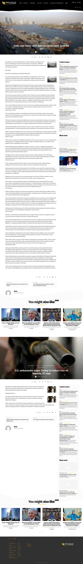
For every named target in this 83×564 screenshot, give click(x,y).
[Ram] (36, 52)
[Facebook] (75, 7)
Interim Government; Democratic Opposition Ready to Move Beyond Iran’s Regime (72, 324)
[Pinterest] (45, 57)
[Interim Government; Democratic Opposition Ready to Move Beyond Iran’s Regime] (72, 314)
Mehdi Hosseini (72, 329)
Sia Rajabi (11, 328)
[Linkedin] (48, 57)
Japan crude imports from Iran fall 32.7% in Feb (17, 285)
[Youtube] (15, 538)
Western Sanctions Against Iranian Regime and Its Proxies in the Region (68, 126)
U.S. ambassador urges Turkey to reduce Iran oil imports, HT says (43, 285)
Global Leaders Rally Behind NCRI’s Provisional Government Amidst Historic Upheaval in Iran (52, 324)
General (61, 98)
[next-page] (43, 332)
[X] (77, 7)
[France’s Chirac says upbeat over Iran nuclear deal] (68, 142)
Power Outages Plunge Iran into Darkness (10, 323)
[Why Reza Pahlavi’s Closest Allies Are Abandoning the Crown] (31, 314)
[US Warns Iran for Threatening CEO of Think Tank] (68, 160)
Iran (60, 76)
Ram (15, 291)
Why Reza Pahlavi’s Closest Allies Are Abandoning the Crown (31, 323)
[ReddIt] (51, 57)
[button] (80, 7)
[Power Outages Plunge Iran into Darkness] (10, 314)
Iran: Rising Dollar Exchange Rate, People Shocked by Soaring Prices (67, 90)
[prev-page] (40, 332)
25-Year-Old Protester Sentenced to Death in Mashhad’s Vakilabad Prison (68, 68)
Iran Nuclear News (63, 148)
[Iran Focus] (9, 3)
